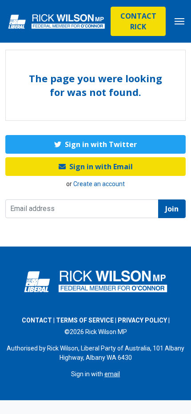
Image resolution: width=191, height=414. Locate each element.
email (112, 374)
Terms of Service (85, 320)
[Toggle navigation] (179, 21)
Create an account (99, 183)
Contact (37, 320)
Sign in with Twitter (101, 144)
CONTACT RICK (138, 21)
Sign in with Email (101, 166)
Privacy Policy (142, 320)
